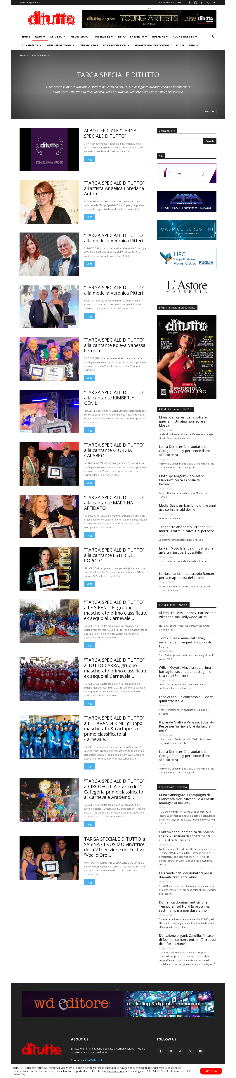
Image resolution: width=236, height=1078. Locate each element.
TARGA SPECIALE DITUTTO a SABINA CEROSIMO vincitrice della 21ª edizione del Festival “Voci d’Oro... (114, 847)
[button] (212, 37)
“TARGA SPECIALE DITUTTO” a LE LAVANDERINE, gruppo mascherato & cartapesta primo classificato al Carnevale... (114, 728)
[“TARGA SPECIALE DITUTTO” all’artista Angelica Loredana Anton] (49, 202)
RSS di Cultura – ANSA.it (173, 605)
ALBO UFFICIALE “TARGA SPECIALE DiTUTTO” (110, 133)
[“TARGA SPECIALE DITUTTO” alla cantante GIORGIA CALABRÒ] (49, 464)
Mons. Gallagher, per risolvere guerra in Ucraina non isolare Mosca (183, 421)
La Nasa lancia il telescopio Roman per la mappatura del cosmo (186, 575)
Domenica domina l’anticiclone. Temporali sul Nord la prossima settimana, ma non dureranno (184, 906)
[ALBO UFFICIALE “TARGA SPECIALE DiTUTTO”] (49, 149)
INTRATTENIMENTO (131, 36)
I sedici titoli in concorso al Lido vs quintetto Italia (186, 699)
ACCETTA (211, 1071)
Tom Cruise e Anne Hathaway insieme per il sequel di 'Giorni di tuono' (185, 642)
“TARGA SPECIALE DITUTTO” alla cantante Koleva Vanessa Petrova (114, 345)
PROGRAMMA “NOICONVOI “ (153, 45)
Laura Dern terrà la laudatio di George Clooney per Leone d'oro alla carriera (184, 450)
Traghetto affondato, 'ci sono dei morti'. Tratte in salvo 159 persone (186, 529)
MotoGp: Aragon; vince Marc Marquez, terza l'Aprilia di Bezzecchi (181, 480)
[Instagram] (195, 2)
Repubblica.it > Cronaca (173, 787)
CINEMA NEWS (89, 45)
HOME (26, 36)
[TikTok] (201, 2)
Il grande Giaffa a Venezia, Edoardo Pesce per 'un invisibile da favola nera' (186, 726)
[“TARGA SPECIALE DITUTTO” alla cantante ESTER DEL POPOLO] (49, 569)
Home (23, 55)
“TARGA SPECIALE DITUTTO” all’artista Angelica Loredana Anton (114, 188)
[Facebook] (189, 2)
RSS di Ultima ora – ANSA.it (175, 409)
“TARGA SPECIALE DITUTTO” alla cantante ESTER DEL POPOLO (114, 555)
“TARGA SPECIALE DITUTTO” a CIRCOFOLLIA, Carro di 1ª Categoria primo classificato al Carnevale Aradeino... (114, 789)
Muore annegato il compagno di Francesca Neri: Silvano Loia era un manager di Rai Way (186, 799)
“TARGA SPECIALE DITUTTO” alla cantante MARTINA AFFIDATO (114, 502)
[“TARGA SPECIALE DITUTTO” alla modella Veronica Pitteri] (49, 254)
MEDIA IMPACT (80, 36)
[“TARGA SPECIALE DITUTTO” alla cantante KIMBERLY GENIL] (49, 411)
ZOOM (180, 45)
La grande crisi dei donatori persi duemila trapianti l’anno (185, 875)
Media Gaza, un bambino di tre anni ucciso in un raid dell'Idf (187, 507)
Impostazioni (116, 1071)
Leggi (90, 159)
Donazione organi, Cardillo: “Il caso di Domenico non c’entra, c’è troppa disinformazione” (187, 939)
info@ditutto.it (33, 2)
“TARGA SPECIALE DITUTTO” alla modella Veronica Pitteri (114, 238)
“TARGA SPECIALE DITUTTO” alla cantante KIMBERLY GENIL (114, 397)
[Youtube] (213, 2)
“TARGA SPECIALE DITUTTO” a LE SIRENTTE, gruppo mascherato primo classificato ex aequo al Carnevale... (116, 610)
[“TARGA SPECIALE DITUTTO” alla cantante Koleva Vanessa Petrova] (49, 359)
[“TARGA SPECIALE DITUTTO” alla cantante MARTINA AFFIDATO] (49, 516)
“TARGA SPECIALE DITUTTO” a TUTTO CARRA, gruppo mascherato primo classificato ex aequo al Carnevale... (116, 668)
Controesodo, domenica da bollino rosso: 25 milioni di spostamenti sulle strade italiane (186, 836)
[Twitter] (207, 2)
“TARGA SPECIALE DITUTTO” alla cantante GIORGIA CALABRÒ (114, 450)
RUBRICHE (158, 36)
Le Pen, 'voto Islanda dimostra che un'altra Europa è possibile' (186, 550)
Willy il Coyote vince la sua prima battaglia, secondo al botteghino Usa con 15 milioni (185, 671)
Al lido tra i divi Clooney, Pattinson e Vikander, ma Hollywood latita (187, 615)
